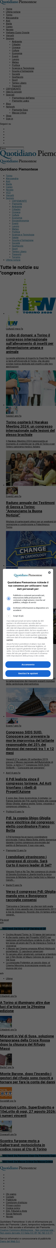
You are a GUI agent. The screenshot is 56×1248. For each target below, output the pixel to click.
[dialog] (28, 624)
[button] (28, 616)
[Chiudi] (49, 572)
